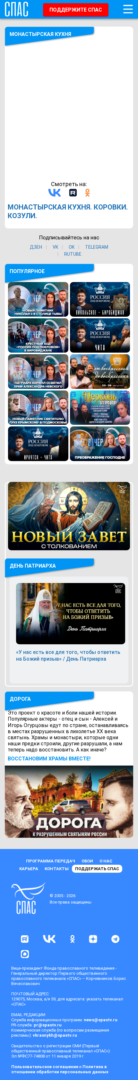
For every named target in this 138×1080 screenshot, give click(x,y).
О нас (105, 861)
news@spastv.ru (100, 1019)
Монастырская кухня (40, 34)
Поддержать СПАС (97, 868)
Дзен (36, 247)
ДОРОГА (20, 699)
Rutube (73, 254)
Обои (87, 861)
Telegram (96, 247)
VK (55, 247)
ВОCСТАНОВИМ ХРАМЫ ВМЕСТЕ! (49, 759)
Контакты (57, 868)
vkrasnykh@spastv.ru (55, 1035)
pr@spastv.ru (48, 1025)
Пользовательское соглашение (44, 1066)
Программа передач (50, 861)
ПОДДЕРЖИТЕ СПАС (75, 10)
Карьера (28, 868)
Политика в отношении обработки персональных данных (59, 1069)
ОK (71, 247)
